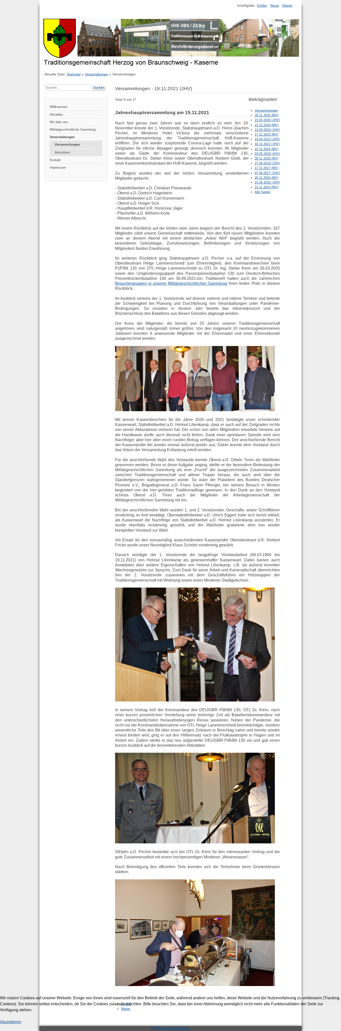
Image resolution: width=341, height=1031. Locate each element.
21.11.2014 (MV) (266, 187)
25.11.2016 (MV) (266, 178)
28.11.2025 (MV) (266, 115)
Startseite (74, 74)
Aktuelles (56, 114)
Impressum (58, 167)
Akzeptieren (10, 1022)
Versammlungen (67, 144)
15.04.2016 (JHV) (267, 182)
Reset (274, 5)
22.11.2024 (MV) (266, 125)
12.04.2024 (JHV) (267, 130)
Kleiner (287, 5)
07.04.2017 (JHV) (267, 173)
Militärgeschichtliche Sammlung (73, 129)
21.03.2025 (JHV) (267, 120)
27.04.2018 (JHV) (267, 163)
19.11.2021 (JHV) (267, 144)
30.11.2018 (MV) (266, 158)
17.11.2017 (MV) (266, 168)
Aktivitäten (62, 152)
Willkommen (58, 107)
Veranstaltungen (96, 74)
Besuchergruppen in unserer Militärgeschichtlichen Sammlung (171, 283)
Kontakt (55, 160)
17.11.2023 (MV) (266, 134)
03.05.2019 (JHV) (267, 154)
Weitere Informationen (170, 1028)
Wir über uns (59, 122)
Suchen (98, 87)
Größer (262, 5)
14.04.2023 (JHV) (267, 139)
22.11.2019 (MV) (266, 149)
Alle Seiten (262, 192)
